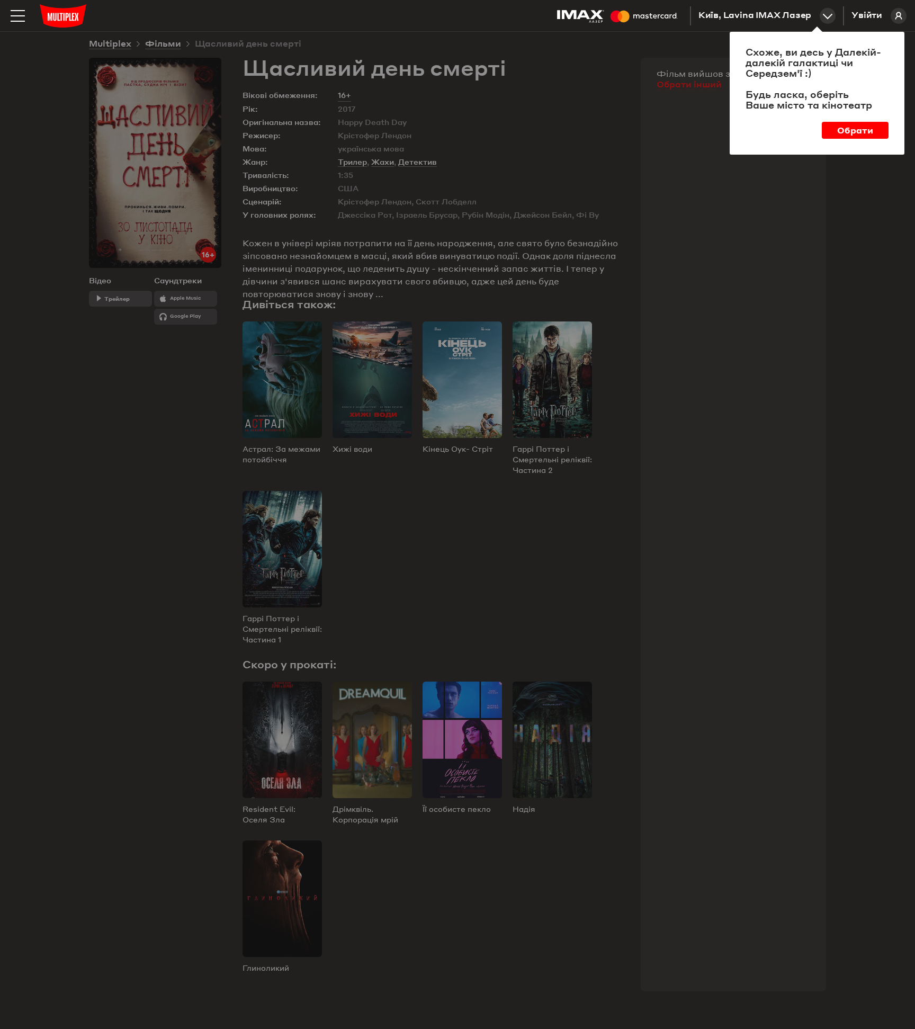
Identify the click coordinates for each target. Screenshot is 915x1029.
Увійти (866, 16)
